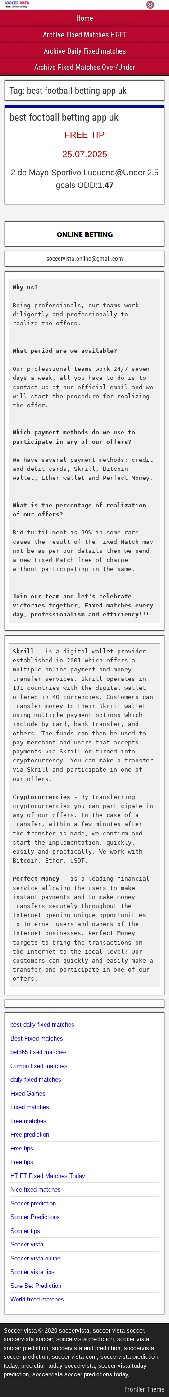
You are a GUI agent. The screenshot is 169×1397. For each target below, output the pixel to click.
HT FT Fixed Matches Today (47, 1176)
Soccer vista (26, 1244)
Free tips (21, 1148)
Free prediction (29, 1134)
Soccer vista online (35, 1258)
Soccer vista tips (32, 1272)
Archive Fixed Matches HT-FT (85, 35)
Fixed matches (29, 1107)
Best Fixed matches (36, 1038)
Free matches (28, 1121)
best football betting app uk (64, 117)
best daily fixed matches (42, 1024)
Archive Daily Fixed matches (85, 51)
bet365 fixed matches (38, 1052)
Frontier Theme (144, 1389)
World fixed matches (37, 1299)
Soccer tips (25, 1231)
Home (84, 18)
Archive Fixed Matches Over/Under (84, 67)
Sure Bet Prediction (35, 1286)
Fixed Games (28, 1093)
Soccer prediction (33, 1203)
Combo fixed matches (39, 1066)
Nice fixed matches (35, 1189)
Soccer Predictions (35, 1217)
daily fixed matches (35, 1079)
